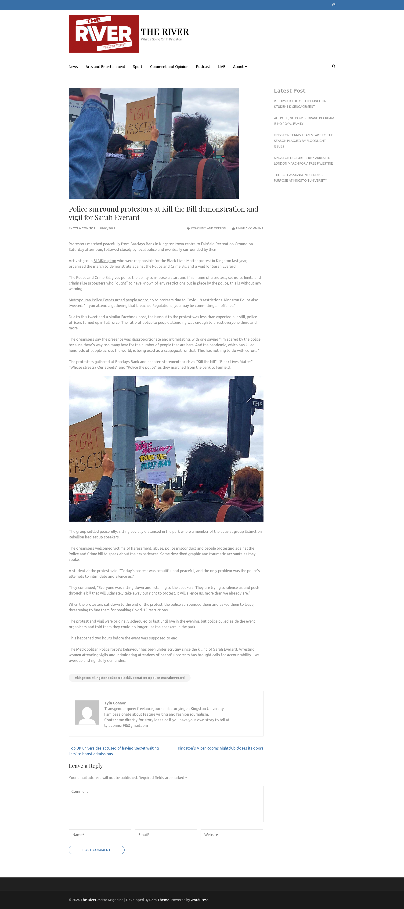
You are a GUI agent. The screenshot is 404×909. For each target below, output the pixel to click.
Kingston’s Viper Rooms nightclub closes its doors (220, 748)
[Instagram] (333, 5)
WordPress (199, 900)
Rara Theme (159, 900)
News (73, 67)
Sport (137, 67)
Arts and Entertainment (105, 67)
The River (165, 31)
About (238, 67)
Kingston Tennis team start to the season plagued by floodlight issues (303, 140)
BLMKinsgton (105, 261)
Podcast (203, 67)
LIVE (221, 67)
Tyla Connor (84, 228)
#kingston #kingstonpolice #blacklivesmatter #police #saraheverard (130, 678)
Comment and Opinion (169, 67)
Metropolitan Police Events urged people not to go (111, 300)
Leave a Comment (249, 228)
